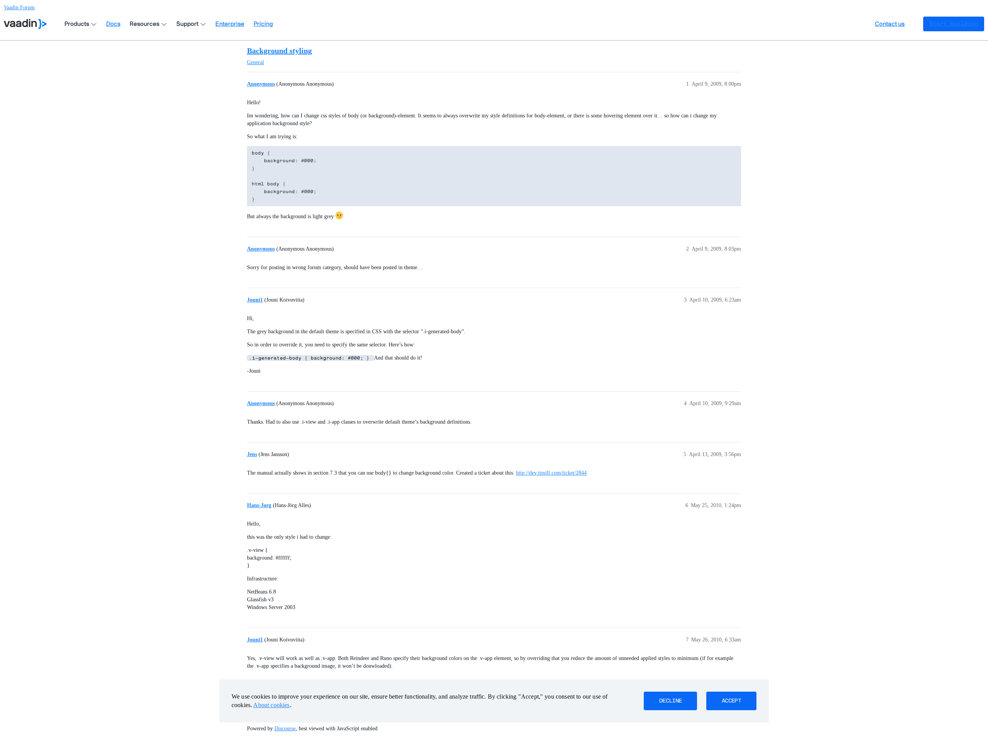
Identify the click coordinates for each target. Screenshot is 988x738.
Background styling (279, 50)
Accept (731, 701)
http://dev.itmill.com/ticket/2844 (551, 473)
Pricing (263, 24)
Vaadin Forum (19, 7)
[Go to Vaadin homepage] (25, 24)
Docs (113, 24)
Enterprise (229, 24)
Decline (670, 701)
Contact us (890, 24)
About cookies (271, 705)
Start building (953, 24)
